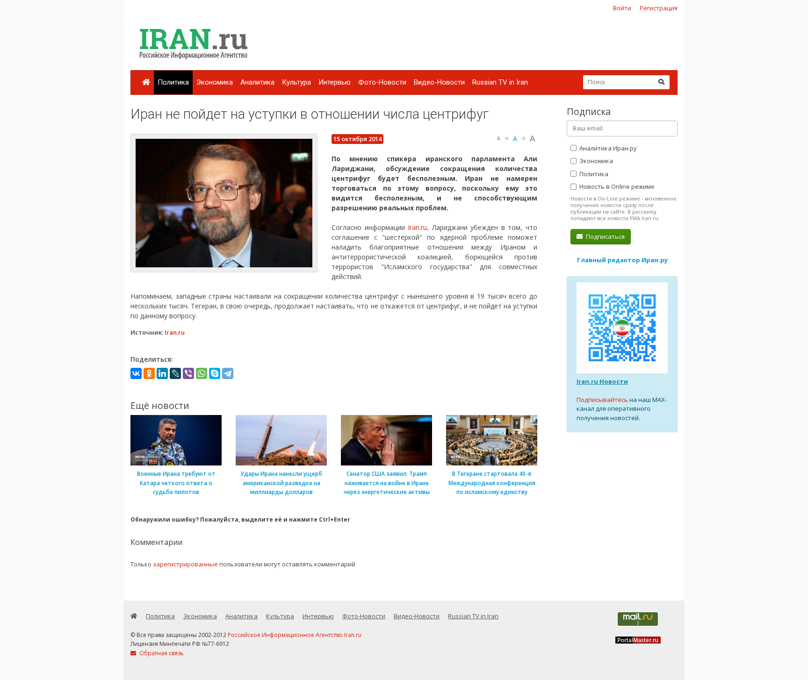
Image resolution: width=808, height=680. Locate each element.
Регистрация (659, 8)
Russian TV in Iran (500, 82)
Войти (622, 8)
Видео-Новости (439, 82)
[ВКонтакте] (136, 373)
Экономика (214, 82)
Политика (173, 82)
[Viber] (188, 373)
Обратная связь (161, 653)
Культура (296, 82)
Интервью (334, 82)
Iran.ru (417, 227)
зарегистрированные (185, 564)
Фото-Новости (382, 82)
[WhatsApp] (201, 373)
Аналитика (257, 82)
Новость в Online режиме (616, 186)
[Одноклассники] (149, 373)
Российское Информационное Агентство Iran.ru (294, 635)
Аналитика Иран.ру (607, 148)
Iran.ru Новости (602, 381)
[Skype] (214, 373)
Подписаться (604, 236)
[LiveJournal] (175, 373)
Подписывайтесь (602, 399)
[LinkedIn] (162, 373)
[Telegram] (227, 373)
